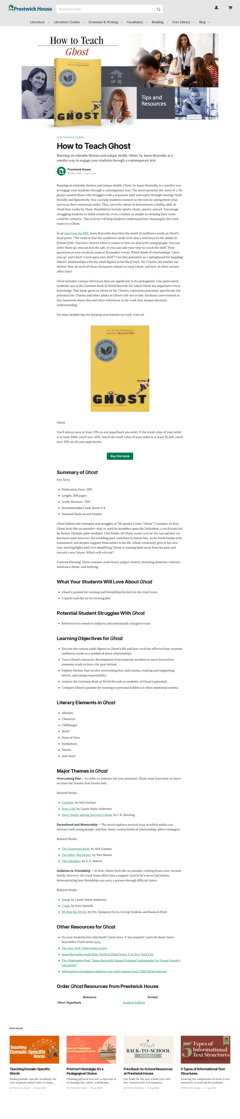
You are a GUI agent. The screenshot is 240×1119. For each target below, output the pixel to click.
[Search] (158, 9)
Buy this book (120, 456)
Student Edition (134, 1002)
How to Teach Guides (70, 137)
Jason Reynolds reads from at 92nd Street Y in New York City (108, 954)
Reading (158, 22)
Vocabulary (135, 22)
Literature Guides (67, 22)
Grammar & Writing (104, 22)
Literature (38, 22)
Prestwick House (79, 169)
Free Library (181, 22)
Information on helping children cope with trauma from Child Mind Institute (114, 971)
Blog (202, 22)
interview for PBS (76, 233)
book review (84, 948)
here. (97, 942)
